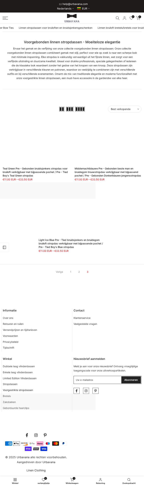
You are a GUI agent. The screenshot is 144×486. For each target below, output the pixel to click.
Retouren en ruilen (13, 323)
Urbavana (48, 462)
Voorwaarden (10, 335)
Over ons (8, 317)
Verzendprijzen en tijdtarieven (20, 329)
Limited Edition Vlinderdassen (20, 378)
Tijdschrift (8, 347)
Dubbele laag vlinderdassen (19, 366)
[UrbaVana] (72, 18)
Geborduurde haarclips (16, 407)
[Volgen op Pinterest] (96, 391)
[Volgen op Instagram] (86, 391)
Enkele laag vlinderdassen (18, 372)
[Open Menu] (24, 18)
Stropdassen (10, 384)
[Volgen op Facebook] (77, 391)
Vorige (59, 271)
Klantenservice (82, 317)
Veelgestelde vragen (85, 323)
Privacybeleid (10, 341)
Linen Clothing (36, 470)
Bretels (7, 396)
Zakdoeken (9, 401)
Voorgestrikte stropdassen (18, 390)
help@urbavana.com (75, 4)
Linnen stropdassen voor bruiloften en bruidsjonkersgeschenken (55, 27)
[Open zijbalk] (4, 247)
